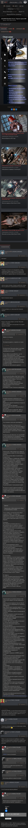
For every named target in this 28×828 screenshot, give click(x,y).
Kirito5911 (7, 732)
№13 (8, 416)
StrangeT (15, 11)
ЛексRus (7, 782)
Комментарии (6, 31)
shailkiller (7, 263)
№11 (8, 370)
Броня (4, 20)
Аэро (6, 719)
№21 (6, 253)
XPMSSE (5, 754)
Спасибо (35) (6, 24)
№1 (6, 784)
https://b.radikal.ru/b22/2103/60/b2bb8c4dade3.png (15, 696)
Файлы (11, 29)
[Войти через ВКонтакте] (6, 811)
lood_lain (7, 700)
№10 (8, 331)
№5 (7, 760)
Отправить (8, 818)
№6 (7, 772)
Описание (3, 29)
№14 (8, 446)
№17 (8, 593)
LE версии (14, 85)
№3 (6, 733)
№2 (7, 795)
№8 (6, 701)
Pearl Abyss (16, 9)
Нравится (23, 256)
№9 (6, 316)
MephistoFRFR (8, 251)
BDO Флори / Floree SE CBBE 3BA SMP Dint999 (13, 230)
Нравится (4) (22, 723)
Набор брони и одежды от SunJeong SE (11, 165)
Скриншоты (20, 29)
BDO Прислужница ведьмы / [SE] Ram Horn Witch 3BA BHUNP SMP (13, 199)
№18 (6, 292)
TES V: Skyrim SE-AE (11, 20)
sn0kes (6, 291)
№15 (6, 303)
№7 (6, 720)
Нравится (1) (22, 295)
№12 (8, 393)
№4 (7, 748)
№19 (6, 279)
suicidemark (8, 278)
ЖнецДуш (7, 314)
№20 (6, 264)
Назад (1, 20)
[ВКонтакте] (12, 109)
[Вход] (6, 808)
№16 (8, 497)
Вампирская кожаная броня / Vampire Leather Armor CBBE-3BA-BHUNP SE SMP (13, 134)
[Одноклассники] (14, 109)
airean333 (7, 302)
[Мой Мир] (16, 109)
